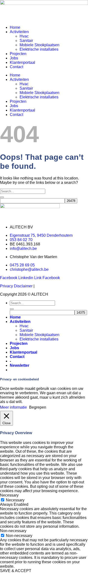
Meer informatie (13, 407)
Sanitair (26, 40)
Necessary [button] (9, 495)
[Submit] (2, 197)
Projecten (18, 54)
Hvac (24, 36)
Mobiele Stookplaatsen (39, 45)
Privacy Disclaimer (16, 286)
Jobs (14, 58)
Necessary (15, 500)
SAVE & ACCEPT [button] (15, 571)
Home (15, 27)
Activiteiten (19, 32)
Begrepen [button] (37, 407)
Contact (16, 67)
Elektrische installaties (39, 49)
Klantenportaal (22, 62)
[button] (19, 365)
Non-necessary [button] (13, 531)
